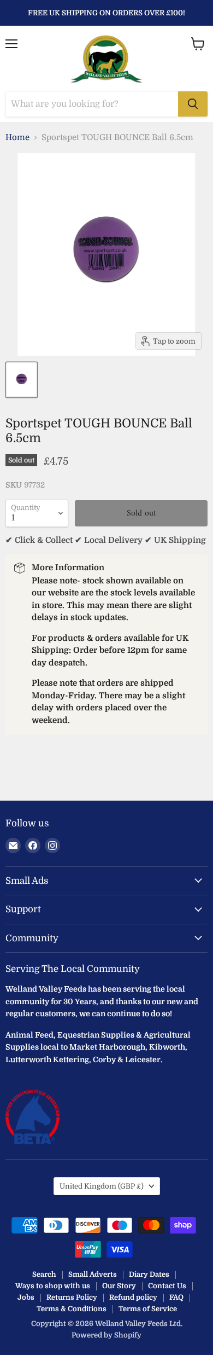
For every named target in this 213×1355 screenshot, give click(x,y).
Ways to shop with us (52, 1286)
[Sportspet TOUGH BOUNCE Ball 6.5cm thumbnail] (21, 379)
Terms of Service (148, 1309)
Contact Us (167, 1286)
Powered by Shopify (106, 1335)
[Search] (193, 104)
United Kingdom (102, 1186)
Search (44, 1274)
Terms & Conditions (71, 1309)
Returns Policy (71, 1297)
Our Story (119, 1286)
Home (17, 137)
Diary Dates (149, 1274)
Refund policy (133, 1297)
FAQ (176, 1297)
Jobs (25, 1297)
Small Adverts (92, 1274)
